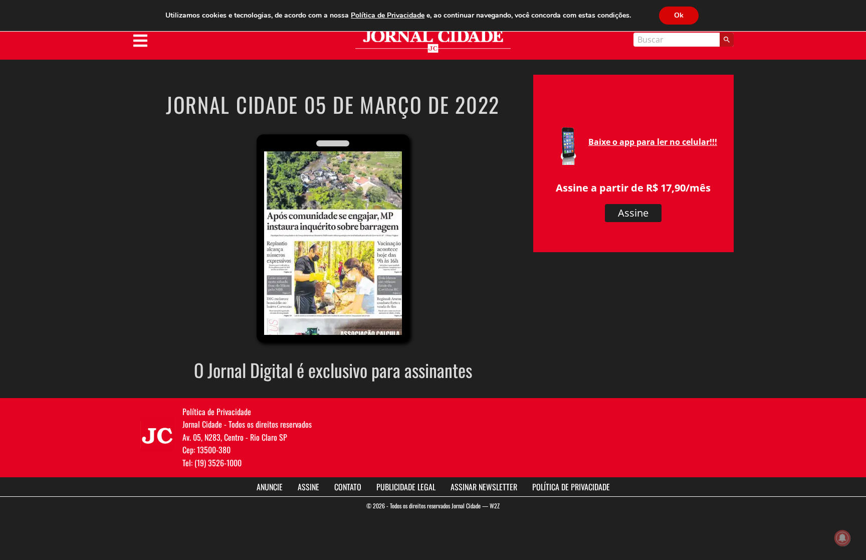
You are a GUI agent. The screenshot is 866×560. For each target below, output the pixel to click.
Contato (347, 487)
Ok (679, 15)
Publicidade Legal (406, 487)
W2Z (495, 505)
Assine (633, 213)
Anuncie (270, 487)
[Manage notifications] (842, 538)
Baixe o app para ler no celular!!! (652, 141)
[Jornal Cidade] (433, 41)
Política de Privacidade (571, 487)
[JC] (157, 435)
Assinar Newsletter (484, 487)
